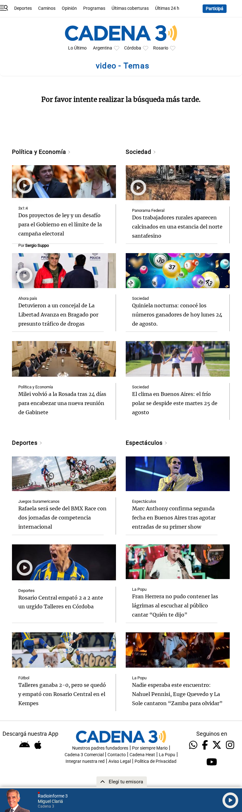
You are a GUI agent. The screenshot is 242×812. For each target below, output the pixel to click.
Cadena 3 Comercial (84, 754)
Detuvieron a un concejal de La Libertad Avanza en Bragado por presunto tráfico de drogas (58, 314)
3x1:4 (23, 208)
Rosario (160, 48)
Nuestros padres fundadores (100, 748)
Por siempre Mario (150, 748)
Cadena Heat (142, 754)
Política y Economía (39, 151)
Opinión (69, 8)
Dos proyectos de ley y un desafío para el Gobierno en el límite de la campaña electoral (60, 224)
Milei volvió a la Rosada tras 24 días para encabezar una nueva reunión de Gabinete (62, 403)
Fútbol (23, 678)
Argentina (102, 48)
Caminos (46, 8)
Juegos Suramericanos (39, 501)
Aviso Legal (119, 761)
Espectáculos (145, 442)
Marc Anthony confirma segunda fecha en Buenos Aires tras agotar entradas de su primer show (174, 517)
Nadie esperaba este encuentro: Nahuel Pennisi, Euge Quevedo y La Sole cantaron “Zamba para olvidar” (177, 694)
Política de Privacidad (155, 761)
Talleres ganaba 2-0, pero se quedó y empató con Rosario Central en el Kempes (62, 694)
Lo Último (77, 48)
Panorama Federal (148, 210)
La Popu (139, 589)
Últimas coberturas (130, 8)
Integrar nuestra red (85, 761)
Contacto (116, 754)
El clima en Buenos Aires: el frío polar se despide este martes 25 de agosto (174, 403)
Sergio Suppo (37, 245)
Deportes (23, 8)
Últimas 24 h (167, 8)
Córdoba (132, 48)
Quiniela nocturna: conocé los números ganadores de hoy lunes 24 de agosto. (177, 314)
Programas (94, 8)
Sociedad (139, 151)
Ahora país (27, 298)
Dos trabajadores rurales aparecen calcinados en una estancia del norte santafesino (177, 226)
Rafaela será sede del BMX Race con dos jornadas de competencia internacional (62, 517)
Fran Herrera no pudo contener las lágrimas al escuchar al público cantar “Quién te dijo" (175, 605)
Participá (214, 8)
